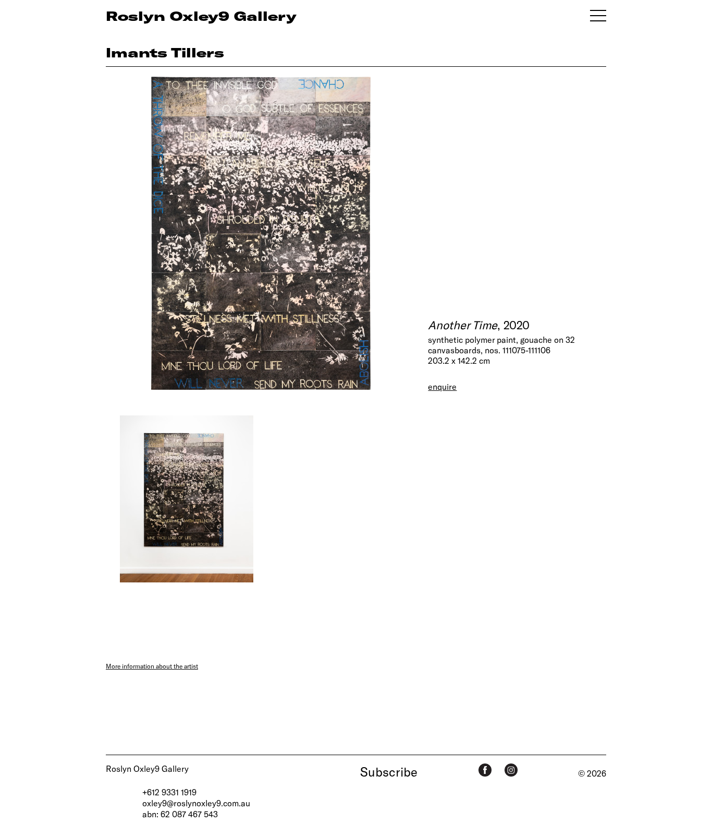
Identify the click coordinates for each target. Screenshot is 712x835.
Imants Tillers (165, 52)
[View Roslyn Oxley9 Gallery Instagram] (511, 770)
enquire (442, 386)
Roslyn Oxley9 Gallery (147, 768)
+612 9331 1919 (169, 792)
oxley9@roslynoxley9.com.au (196, 803)
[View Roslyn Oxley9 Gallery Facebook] (485, 770)
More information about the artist (152, 666)
